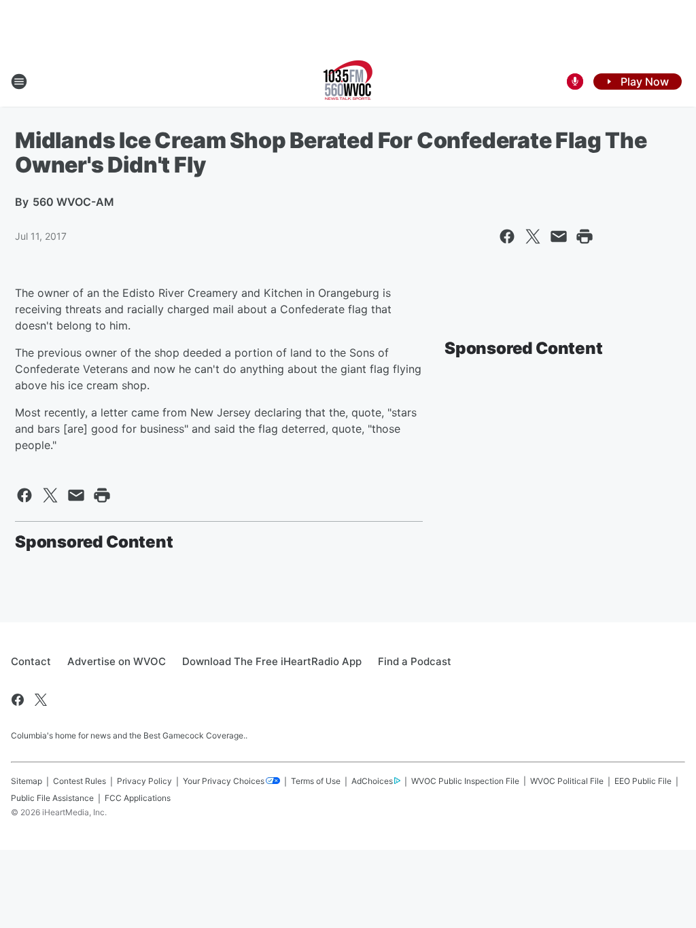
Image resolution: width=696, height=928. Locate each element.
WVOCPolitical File (567, 781)
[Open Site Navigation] (19, 81)
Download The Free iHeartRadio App (272, 661)
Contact (31, 661)
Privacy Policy (144, 781)
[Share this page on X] (532, 236)
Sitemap (26, 781)
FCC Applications (138, 798)
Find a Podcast (414, 661)
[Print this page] (584, 236)
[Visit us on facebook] (18, 700)
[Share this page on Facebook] (507, 236)
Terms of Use (316, 781)
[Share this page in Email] (558, 236)
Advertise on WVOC (116, 661)
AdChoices (372, 781)
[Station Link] (348, 81)
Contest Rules (79, 781)
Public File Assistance (52, 798)
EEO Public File (643, 781)
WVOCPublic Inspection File (465, 781)
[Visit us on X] (41, 700)
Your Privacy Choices (223, 781)
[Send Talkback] (575, 81)
